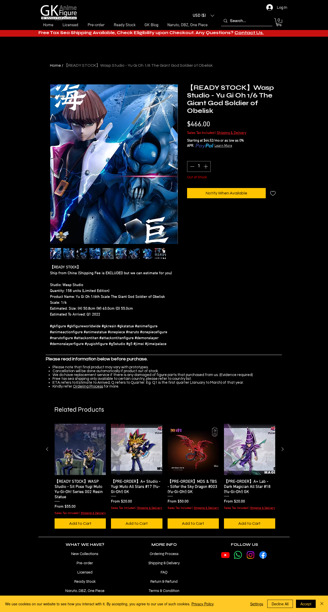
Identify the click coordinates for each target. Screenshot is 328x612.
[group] (165, 476)
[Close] (322, 604)
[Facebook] (263, 555)
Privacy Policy (202, 603)
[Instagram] (250, 555)
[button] (203, 16)
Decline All (280, 603)
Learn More (223, 146)
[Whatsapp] (238, 555)
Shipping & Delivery (232, 133)
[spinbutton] (199, 166)
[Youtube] (225, 555)
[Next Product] (283, 449)
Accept (305, 603)
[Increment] (206, 166)
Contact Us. (249, 32)
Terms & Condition (164, 590)
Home (55, 65)
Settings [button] (256, 603)
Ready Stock (85, 581)
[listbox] (203, 16)
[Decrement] (192, 166)
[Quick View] (80, 449)
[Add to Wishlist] (273, 193)
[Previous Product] (47, 449)
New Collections (84, 553)
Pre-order (85, 563)
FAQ (164, 572)
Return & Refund (164, 581)
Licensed (85, 572)
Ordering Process (88, 386)
